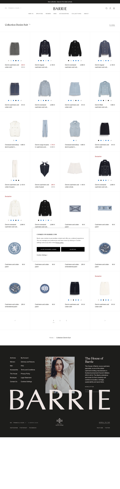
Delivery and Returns (28, 362)
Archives (39, 13)
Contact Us (13, 381)
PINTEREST (23, 427)
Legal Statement (26, 377)
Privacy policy (59, 242)
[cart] (114, 8)
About (86, 13)
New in (30, 13)
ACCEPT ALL (73, 249)
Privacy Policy (25, 374)
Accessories (64, 13)
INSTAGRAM (14, 427)
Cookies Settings (26, 381)
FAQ (22, 366)
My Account (24, 358)
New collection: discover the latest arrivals (60, 2)
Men (55, 13)
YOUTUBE (100, 427)
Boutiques (13, 377)
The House (13, 374)
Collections (76, 13)
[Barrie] (60, 9)
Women (48, 13)
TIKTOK (107, 427)
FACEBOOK (32, 427)
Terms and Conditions (28, 370)
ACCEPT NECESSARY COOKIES (48, 249)
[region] (61, 244)
